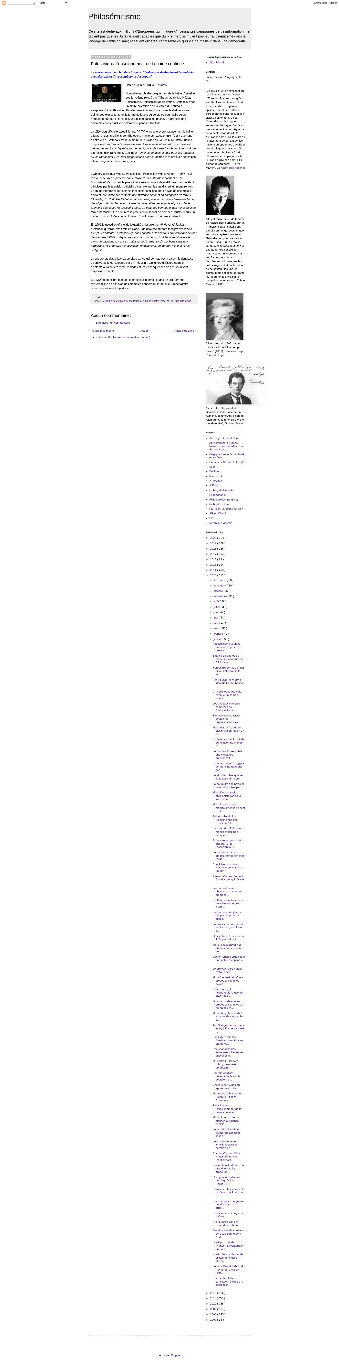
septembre (220, 596)
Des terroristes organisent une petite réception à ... (229, 960)
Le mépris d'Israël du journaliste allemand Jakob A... (227, 1133)
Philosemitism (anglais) (223, 499)
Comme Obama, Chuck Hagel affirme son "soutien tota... (227, 1157)
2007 (213, 1319)
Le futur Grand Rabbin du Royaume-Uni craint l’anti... (228, 1269)
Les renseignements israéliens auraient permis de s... (225, 1145)
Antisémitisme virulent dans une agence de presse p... (227, 647)
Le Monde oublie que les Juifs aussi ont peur (228, 777)
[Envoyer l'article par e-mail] (97, 297)
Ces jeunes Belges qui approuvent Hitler (226, 1086)
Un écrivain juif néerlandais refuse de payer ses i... (228, 992)
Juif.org (214, 485)
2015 (213, 564)
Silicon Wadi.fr (218, 513)
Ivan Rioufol (216, 476)
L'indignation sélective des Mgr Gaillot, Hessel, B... (226, 1180)
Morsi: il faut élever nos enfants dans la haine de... (227, 948)
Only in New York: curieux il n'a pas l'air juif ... (228, 937)
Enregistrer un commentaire (113, 322)
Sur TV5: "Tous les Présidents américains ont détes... (228, 1040)
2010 (213, 1303)
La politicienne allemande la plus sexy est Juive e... (228, 927)
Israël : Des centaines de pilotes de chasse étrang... (228, 1258)
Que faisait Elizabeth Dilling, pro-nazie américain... (225, 1064)
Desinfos (161, 85)
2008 (213, 1314)
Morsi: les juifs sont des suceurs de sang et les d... (228, 1016)
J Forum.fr (215, 480)
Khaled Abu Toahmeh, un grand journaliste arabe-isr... (228, 1168)
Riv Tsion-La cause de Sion (226, 508)
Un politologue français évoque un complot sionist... (227, 695)
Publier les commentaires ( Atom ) (129, 337)
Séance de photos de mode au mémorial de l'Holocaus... (228, 659)
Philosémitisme (114, 16)
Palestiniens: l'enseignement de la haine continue (227, 1109)
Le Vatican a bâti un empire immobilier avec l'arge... (228, 856)
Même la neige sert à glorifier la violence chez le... (226, 1121)
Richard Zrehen (219, 504)
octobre (218, 590)
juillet (217, 606)
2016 (213, 559)
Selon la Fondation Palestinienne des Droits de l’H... (225, 820)
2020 (213, 537)
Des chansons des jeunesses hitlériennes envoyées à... (228, 1052)
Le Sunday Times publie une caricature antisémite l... (227, 754)
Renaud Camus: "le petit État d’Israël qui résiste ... (228, 880)
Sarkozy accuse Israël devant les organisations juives (226, 719)
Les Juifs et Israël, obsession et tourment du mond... (228, 891)
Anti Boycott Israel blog (223, 438)
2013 (213, 575)
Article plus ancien (185, 330)
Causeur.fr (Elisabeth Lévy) (226, 462)
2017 (213, 553)
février (217, 633)
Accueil (143, 330)
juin (216, 612)
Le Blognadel (217, 494)
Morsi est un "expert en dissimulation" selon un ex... (228, 731)
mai (216, 617)
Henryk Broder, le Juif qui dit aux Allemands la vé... (228, 671)
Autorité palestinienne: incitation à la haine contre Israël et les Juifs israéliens (147, 301)
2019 (213, 543)
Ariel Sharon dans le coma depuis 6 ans (226, 1223)
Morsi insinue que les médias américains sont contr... (229, 808)
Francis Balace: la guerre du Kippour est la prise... (228, 1204)
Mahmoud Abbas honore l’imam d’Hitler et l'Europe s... (228, 1097)
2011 (213, 1298)
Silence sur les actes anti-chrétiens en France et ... (228, 1192)
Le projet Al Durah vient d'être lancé (227, 970)
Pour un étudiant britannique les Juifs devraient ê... (226, 1076)
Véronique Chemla (220, 522)
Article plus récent (103, 330)
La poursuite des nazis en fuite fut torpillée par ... (229, 785)
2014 (213, 570)
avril (216, 623)
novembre (220, 585)
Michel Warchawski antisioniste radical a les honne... (227, 796)
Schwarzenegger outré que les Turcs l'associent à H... (227, 844)
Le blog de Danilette (221, 490)
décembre (220, 580)
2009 (213, 1309)
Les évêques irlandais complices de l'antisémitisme (226, 707)
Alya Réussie (217, 62)
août (216, 601)
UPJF (212, 518)
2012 (213, 1293)
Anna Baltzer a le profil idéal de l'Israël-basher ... (228, 683)
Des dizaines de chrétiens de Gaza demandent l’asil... (229, 1234)
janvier (217, 639)
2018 (213, 548)
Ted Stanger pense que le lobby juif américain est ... (229, 1028)
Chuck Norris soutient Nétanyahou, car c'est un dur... (228, 868)
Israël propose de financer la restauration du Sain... (228, 1246)
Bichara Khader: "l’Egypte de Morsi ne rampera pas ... (228, 766)
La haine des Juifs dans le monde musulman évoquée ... (229, 832)
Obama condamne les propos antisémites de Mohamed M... (228, 1004)
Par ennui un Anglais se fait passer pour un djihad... (227, 915)
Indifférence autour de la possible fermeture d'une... (228, 903)
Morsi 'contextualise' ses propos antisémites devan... (228, 980)
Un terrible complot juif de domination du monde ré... (228, 742)
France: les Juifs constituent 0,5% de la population (228, 1281)
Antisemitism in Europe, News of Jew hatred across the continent (226, 446)
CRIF (212, 466)
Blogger (176, 1355)
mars (217, 628)
